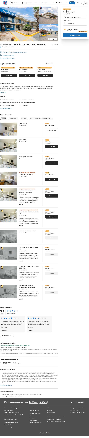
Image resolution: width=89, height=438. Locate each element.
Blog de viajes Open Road (10, 419)
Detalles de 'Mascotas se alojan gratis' (55, 417)
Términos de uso (51, 414)
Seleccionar (9, 75)
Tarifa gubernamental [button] (35, 118)
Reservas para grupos (9, 427)
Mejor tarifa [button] (3, 118)
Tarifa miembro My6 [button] (13, 118)
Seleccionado (52, 130)
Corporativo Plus (8, 424)
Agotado (52, 237)
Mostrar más (4, 327)
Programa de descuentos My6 (78, 412)
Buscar (72, 2)
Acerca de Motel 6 (8, 410)
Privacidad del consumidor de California (56, 421)
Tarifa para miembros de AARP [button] (49, 118)
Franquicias (32, 418)
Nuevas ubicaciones (9, 417)
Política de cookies (75, 410)
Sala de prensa (33, 420)
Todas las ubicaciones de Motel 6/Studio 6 (14, 414)
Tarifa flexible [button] (24, 118)
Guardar (56, 44)
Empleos (32, 415)
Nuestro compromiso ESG (36, 422)
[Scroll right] (52, 119)
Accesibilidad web (51, 412)
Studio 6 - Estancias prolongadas (12, 412)
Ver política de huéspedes (6, 385)
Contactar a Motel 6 (34, 410)
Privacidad (49, 410)
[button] (29, 52)
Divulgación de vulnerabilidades (54, 419)
